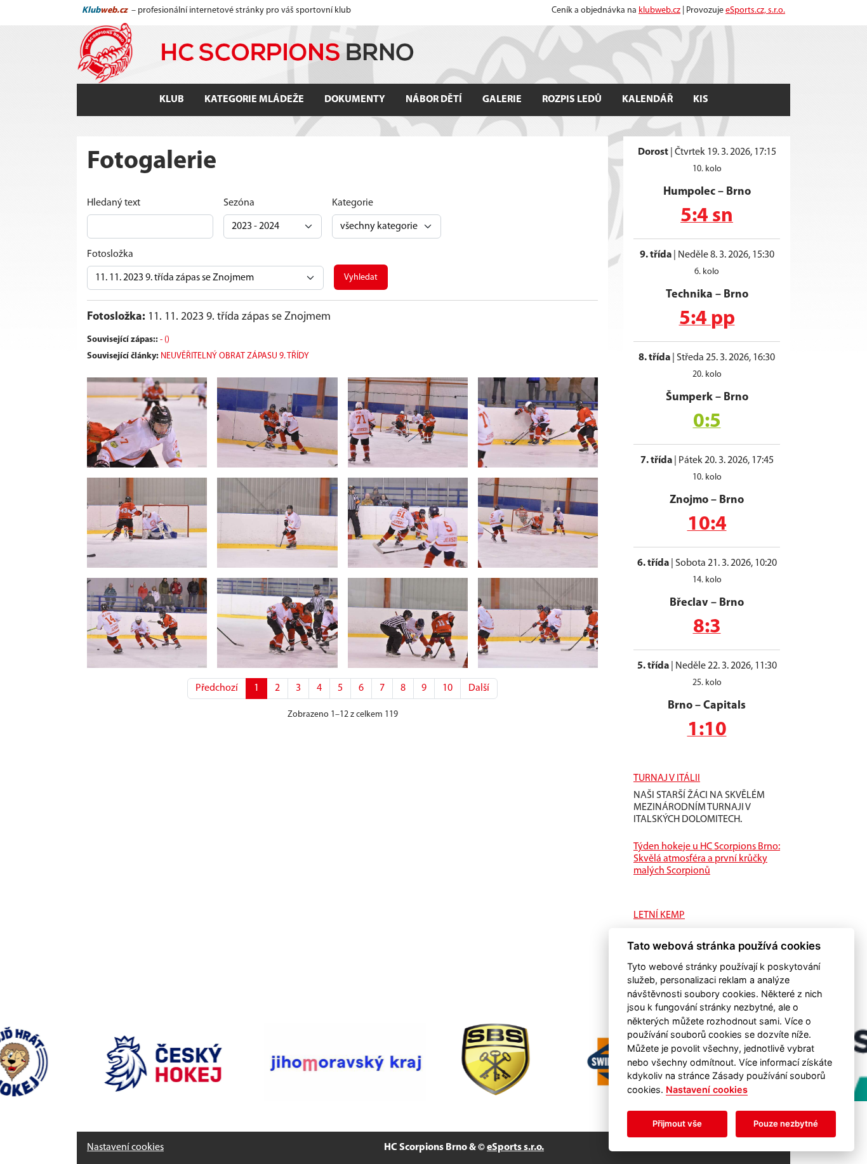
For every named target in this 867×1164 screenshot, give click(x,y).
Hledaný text (113, 203)
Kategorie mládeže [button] (254, 100)
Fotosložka (110, 254)
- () (164, 339)
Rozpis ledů (572, 100)
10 (447, 688)
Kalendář (647, 100)
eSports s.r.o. (515, 1147)
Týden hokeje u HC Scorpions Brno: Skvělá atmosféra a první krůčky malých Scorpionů (706, 859)
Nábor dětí (434, 100)
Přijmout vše (677, 1123)
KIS (700, 100)
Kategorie (352, 203)
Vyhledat (361, 277)
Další (478, 688)
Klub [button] (171, 100)
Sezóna (239, 203)
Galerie (502, 100)
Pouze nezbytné (785, 1123)
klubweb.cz (659, 10)
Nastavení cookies (125, 1147)
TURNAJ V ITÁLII (666, 778)
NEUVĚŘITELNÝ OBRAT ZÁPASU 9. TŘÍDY (235, 356)
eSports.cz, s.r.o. (755, 10)
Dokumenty (354, 100)
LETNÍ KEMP (659, 915)
